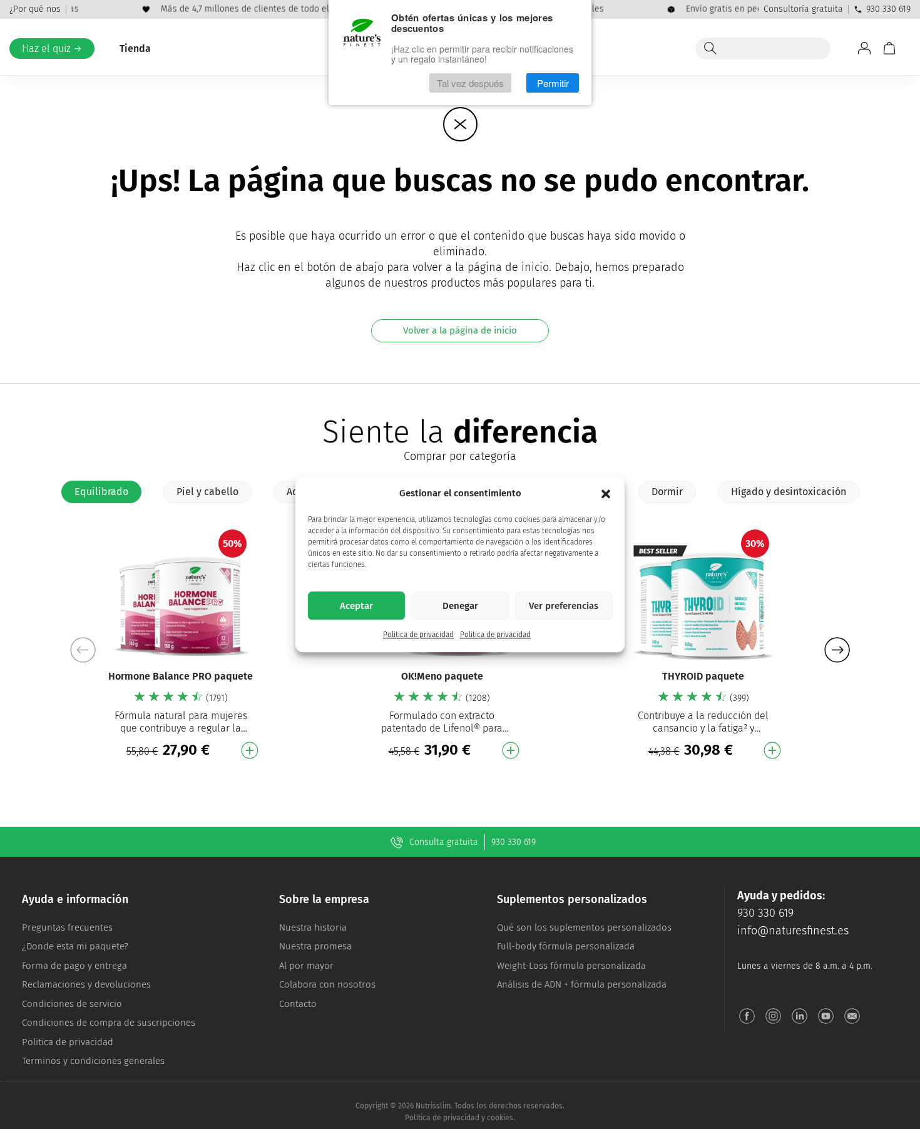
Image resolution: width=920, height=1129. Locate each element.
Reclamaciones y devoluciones (86, 984)
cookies (500, 1117)
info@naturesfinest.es (793, 930)
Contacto (298, 1003)
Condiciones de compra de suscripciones (108, 1022)
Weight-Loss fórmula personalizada (571, 965)
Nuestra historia (313, 927)
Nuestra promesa (315, 946)
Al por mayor (306, 965)
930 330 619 (888, 9)
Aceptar (356, 605)
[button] (606, 494)
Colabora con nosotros (327, 984)
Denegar (460, 605)
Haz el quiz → (52, 48)
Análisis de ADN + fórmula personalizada (582, 984)
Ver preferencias (563, 605)
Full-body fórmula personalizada (566, 946)
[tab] (101, 492)
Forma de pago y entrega (74, 965)
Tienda (135, 48)
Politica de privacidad (418, 635)
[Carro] (889, 48)
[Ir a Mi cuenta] (864, 48)
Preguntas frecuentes (67, 927)
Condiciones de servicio (72, 1003)
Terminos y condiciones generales (93, 1060)
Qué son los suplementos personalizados (584, 927)
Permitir (553, 82)
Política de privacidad (442, 1117)
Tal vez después (470, 82)
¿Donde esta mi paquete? (75, 946)
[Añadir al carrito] (249, 750)
